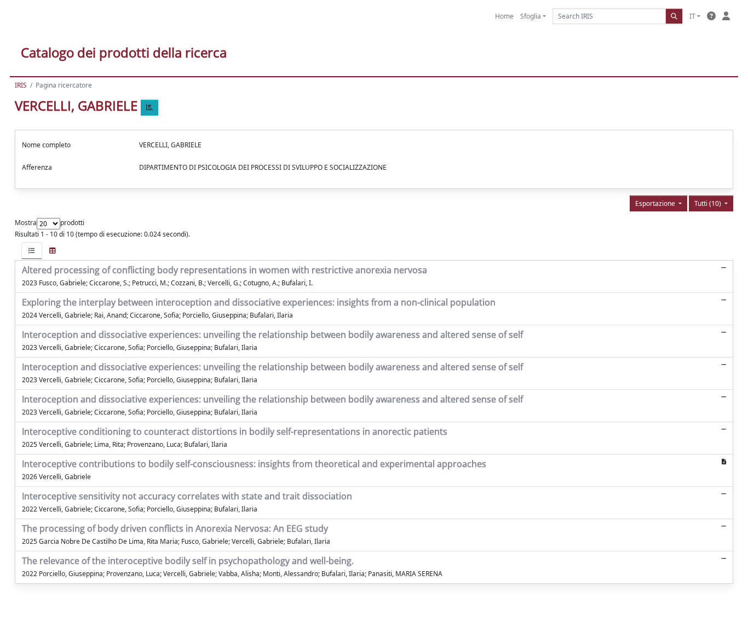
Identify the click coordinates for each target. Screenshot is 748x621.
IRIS (21, 85)
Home (504, 16)
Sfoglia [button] (530, 16)
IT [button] (692, 16)
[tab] (31, 250)
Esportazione (656, 203)
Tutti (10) (708, 203)
